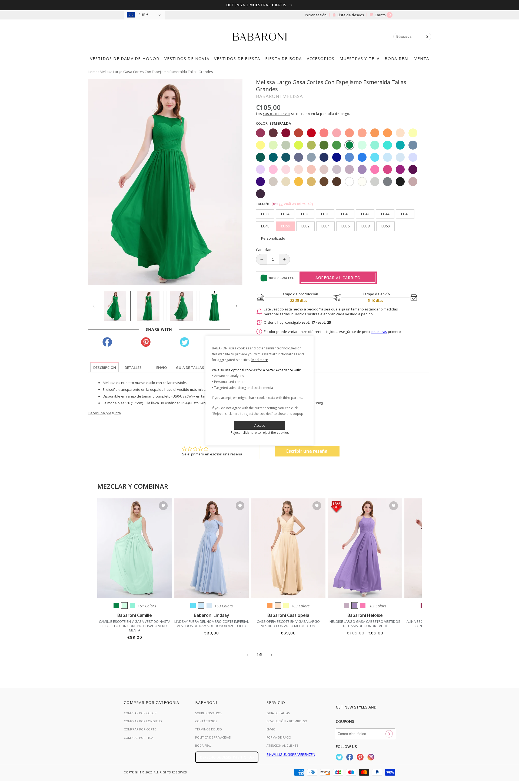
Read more (259, 360)
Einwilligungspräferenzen (291, 754)
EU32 (265, 213)
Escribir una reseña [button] (307, 451)
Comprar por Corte (140, 729)
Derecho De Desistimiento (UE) (227, 757)
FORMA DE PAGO (279, 737)
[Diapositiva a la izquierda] (94, 306)
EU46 (405, 213)
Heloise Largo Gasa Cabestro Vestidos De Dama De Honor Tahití (365, 623)
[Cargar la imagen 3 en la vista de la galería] (181, 306)
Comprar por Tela (138, 738)
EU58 (365, 226)
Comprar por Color (140, 713)
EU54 (325, 226)
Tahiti (355, 605)
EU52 (305, 226)
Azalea (363, 605)
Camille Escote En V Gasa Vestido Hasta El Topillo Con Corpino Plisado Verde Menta (134, 625)
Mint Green (124, 605)
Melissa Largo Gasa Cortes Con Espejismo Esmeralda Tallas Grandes (156, 71)
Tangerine (270, 605)
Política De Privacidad (213, 737)
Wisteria (347, 605)
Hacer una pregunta (104, 413)
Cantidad (264, 249)
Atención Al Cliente (282, 745)
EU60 (385, 226)
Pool (193, 605)
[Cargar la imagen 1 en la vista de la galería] (115, 306)
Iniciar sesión (316, 14)
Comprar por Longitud (143, 721)
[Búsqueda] (427, 37)
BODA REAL (203, 745)
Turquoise (132, 605)
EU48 (265, 226)
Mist (209, 605)
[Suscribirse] (389, 734)
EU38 (325, 213)
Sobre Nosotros (208, 713)
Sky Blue (201, 605)
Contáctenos (206, 721)
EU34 (285, 213)
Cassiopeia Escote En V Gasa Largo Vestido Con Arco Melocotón (288, 623)
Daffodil (286, 605)
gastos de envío (276, 113)
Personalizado (273, 238)
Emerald (116, 605)
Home (93, 71)
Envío (271, 729)
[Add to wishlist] (163, 506)
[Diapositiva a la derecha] (236, 306)
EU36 (305, 213)
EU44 (385, 213)
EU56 (345, 226)
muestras (379, 331)
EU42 (365, 213)
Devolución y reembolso (287, 721)
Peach (278, 605)
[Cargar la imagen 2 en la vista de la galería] (148, 306)
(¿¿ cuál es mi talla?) (292, 204)
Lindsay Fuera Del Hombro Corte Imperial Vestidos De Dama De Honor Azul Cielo (211, 623)
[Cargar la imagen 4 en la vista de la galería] (214, 306)
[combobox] (412, 36)
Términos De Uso (208, 729)
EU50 (285, 226)
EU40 (345, 213)
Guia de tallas (278, 713)
